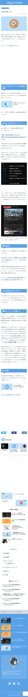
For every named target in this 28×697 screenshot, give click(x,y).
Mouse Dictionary (15, 266)
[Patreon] (18, 683)
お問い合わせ (20, 693)
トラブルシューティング (10, 567)
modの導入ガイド (10, 563)
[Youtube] (14, 683)
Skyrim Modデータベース (12, 135)
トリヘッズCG (15, 673)
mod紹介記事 (20, 112)
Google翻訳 (23, 257)
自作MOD (6, 553)
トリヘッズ (12, 672)
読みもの (6, 571)
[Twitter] (9, 683)
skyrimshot (14, 2)
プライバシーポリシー (10, 693)
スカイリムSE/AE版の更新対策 (11, 584)
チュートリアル (5, 8)
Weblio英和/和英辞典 (17, 277)
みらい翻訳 (5, 260)
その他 (6, 574)
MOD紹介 (6, 557)
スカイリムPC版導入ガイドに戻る (11, 394)
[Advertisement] (14, 66)
